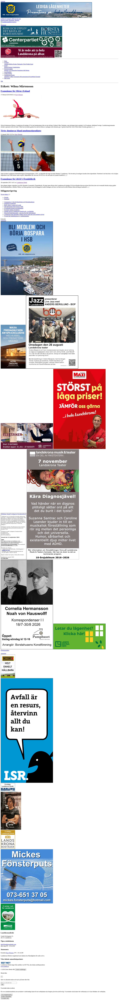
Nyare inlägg (4, 194)
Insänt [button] (5, 65)
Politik (28, 64)
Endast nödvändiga (6, 996)
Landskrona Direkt (22, 182)
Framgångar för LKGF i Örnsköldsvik (18, 179)
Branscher (14, 70)
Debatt (6, 67)
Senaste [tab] (6, 197)
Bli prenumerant (24, 76)
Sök (2, 984)
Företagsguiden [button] (8, 69)
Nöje (24, 64)
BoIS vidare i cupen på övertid (12, 205)
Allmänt (6, 64)
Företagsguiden (5, 650)
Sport (31, 64)
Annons (3, 1)
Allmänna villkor (9, 76)
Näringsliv (20, 64)
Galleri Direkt (8, 73)
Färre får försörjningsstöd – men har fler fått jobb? (20, 213)
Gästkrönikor (16, 67)
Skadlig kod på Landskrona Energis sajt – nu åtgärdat (19, 211)
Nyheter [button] (6, 62)
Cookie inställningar (21, 969)
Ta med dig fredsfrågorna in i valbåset (16, 216)
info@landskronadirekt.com (8, 944)
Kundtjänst (32, 76)
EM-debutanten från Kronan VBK (13, 206)
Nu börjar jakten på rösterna (12, 210)
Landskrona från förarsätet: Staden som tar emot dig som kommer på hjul (24, 214)
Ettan (5, 61)
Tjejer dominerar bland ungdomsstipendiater (21, 131)
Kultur (15, 64)
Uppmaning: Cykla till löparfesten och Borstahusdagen (19, 202)
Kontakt (38, 76)
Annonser (3, 25)
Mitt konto (7, 78)
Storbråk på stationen (10, 203)
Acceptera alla (5, 998)
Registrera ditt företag (23, 70)
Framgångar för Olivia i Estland (15, 91)
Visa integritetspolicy (6, 994)
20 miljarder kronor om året (13, 208)
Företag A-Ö (7, 70)
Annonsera (17, 76)
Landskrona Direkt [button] (9, 75)
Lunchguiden (7, 72)
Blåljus (11, 64)
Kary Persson (19, 94)
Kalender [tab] (6, 199)
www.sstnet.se (5, 966)
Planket (10, 67)
